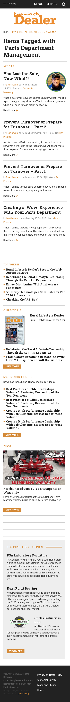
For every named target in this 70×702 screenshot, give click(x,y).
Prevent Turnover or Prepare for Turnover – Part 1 (32, 169)
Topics (11, 4)
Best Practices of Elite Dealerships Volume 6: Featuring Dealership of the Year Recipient (32, 392)
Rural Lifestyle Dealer (47, 315)
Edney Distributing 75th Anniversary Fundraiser (32, 286)
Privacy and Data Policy (49, 675)
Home (6, 32)
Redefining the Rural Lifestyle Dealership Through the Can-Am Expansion (35, 278)
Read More (9, 110)
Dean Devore (12, 84)
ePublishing (23, 694)
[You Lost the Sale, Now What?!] (56, 81)
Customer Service (47, 680)
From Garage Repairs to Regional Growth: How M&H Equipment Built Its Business (35, 358)
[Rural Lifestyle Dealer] (14, 330)
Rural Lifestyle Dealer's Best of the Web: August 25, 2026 (34, 271)
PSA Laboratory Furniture (27, 555)
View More (12, 366)
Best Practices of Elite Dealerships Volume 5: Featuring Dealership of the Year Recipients (32, 403)
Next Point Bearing (22, 588)
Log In (39, 4)
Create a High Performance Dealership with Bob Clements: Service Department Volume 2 (34, 425)
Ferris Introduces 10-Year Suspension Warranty (32, 490)
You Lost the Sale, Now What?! (21, 76)
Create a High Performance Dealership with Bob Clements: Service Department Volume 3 (34, 414)
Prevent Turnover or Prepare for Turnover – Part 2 (32, 124)
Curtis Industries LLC (47, 620)
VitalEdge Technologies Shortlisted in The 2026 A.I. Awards (35, 293)
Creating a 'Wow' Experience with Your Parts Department (33, 210)
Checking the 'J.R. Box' (22, 299)
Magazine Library (46, 685)
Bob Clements (13, 218)
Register (52, 4)
